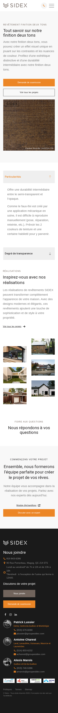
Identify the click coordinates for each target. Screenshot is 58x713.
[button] (51, 5)
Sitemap (28, 689)
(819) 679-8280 (25, 630)
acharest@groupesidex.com (31, 654)
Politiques (7, 689)
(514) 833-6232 (25, 650)
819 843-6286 (13, 558)
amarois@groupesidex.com (31, 671)
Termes (18, 689)
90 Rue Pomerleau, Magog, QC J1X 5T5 (27, 563)
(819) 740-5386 (25, 668)
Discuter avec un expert (29, 513)
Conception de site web (40, 693)
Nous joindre (19, 593)
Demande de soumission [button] (29, 82)
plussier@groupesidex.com (30, 633)
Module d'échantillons (26, 505)
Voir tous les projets (29, 92)
